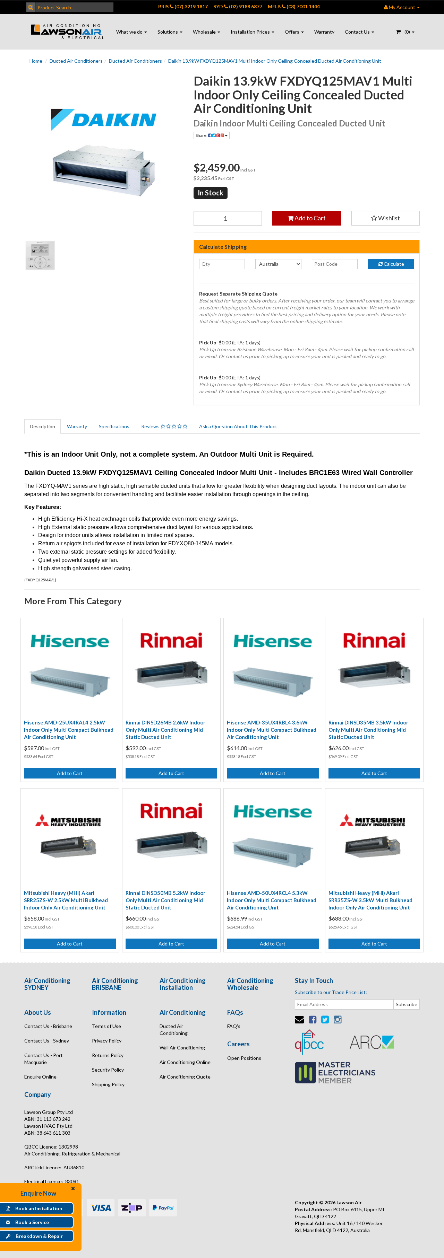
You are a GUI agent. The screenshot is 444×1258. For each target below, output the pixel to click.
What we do (130, 32)
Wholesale (205, 32)
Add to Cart (309, 218)
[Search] (30, 7)
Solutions (168, 32)
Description (42, 426)
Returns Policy (107, 1055)
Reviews (151, 426)
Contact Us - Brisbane (48, 1026)
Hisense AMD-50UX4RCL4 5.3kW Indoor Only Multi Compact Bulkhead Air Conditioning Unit (271, 900)
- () (406, 32)
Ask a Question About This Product (238, 426)
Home (35, 61)
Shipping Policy (108, 1084)
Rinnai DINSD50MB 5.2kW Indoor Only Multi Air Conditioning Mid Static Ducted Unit (165, 900)
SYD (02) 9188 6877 (237, 6)
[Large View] (40, 256)
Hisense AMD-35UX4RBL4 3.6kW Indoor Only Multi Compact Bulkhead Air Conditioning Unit (271, 729)
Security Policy (108, 1070)
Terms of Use (106, 1026)
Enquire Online (40, 1077)
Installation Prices (251, 32)
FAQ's (233, 1026)
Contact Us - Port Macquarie (43, 1058)
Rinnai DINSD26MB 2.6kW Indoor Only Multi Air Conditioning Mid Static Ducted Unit (165, 729)
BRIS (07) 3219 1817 (183, 6)
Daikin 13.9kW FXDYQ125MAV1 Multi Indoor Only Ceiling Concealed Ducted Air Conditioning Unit (274, 61)
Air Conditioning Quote (185, 1077)
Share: (202, 135)
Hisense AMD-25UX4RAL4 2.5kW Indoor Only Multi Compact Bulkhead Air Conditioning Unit (68, 729)
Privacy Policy (106, 1041)
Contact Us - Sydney (46, 1041)
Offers (292, 32)
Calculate (393, 264)
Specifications (114, 426)
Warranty (324, 32)
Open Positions (244, 1058)
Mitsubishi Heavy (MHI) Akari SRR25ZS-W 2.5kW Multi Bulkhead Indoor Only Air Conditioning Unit (66, 900)
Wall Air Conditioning (182, 1047)
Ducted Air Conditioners (76, 61)
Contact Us (358, 32)
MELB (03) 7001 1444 (294, 6)
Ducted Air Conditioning (174, 1029)
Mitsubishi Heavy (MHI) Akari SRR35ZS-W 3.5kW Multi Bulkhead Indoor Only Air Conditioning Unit (370, 900)
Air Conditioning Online (185, 1062)
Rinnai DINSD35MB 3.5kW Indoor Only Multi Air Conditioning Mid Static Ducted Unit (368, 729)
